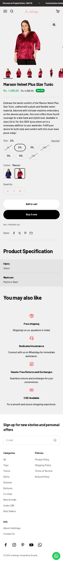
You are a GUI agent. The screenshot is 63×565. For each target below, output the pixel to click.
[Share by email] (31, 233)
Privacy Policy (42, 459)
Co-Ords (7, 494)
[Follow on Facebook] (5, 545)
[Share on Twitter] (20, 233)
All (4, 459)
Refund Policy (42, 476)
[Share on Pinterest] (25, 233)
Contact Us (9, 533)
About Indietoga (11, 528)
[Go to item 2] (19, 73)
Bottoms (7, 488)
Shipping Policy (43, 465)
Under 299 (8, 505)
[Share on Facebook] (14, 233)
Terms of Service (44, 470)
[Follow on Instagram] (14, 545)
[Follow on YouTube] (31, 545)
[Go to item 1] (8, 73)
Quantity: (8, 184)
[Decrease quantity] (8, 191)
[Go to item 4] (40, 73)
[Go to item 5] (51, 73)
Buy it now (31, 214)
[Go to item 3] (29, 73)
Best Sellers (9, 511)
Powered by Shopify (28, 555)
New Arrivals (9, 499)
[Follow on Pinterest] (22, 545)
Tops (5, 465)
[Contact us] (56, 556)
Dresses (7, 482)
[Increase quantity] (20, 191)
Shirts (6, 476)
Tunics (6, 470)
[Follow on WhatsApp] (40, 545)
